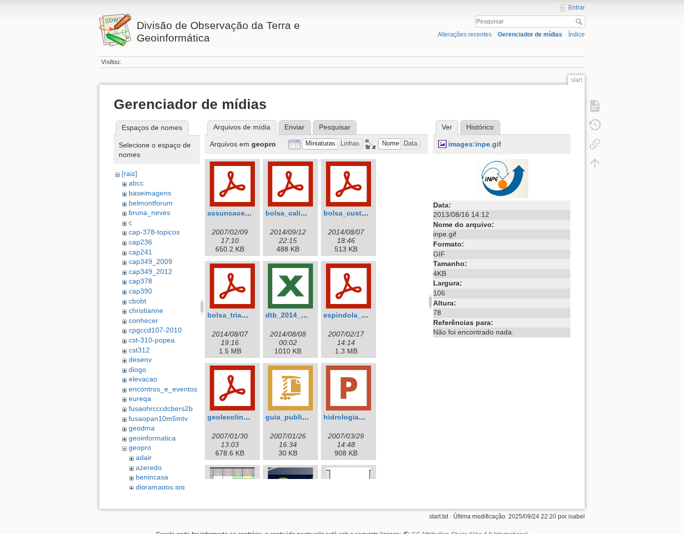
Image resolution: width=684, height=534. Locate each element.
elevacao (143, 379)
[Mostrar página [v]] (594, 106)
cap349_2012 (150, 272)
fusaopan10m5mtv (158, 418)
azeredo (149, 468)
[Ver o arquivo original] (501, 178)
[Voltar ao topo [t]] (594, 163)
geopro (140, 448)
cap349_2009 (150, 262)
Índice (576, 34)
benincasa (152, 477)
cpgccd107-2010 (155, 330)
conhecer (143, 320)
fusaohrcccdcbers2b (161, 408)
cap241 (140, 252)
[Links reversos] (594, 144)
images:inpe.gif (474, 144)
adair (144, 458)
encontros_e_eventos (163, 389)
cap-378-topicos (154, 232)
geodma (142, 428)
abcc (136, 183)
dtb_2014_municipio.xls (306, 315)
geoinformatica (152, 438)
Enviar (294, 127)
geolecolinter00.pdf (240, 417)
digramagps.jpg (160, 487)
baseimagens (150, 193)
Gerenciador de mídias (530, 34)
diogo (137, 370)
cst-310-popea (152, 340)
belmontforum (151, 203)
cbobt (137, 301)
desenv (140, 360)
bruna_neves (149, 212)
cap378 (140, 281)
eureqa (140, 398)
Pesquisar (580, 21)
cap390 (140, 291)
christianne (146, 310)
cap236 (140, 242)
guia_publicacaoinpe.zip (307, 417)
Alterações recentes (465, 34)
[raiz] (129, 174)
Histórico (480, 127)
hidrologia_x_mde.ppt (361, 417)
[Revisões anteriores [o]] (594, 125)
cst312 (139, 350)
